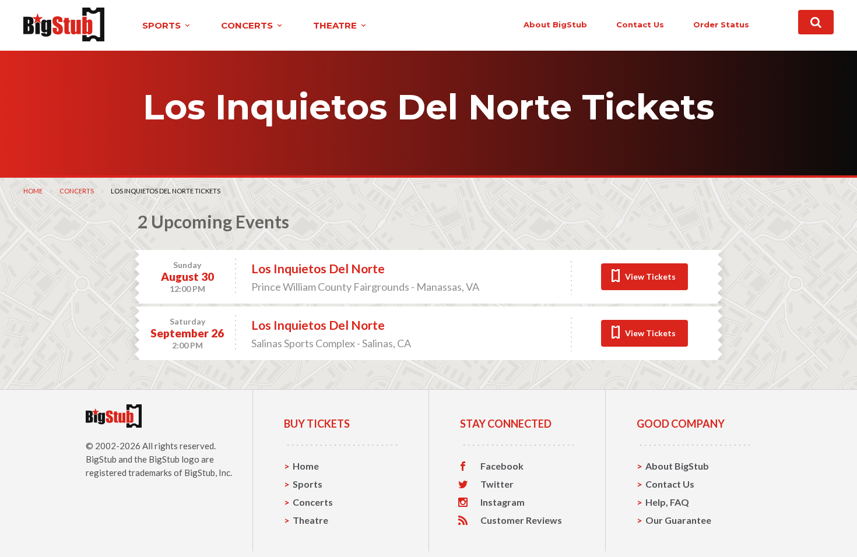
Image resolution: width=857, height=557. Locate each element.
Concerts (76, 191)
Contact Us (669, 483)
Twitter (497, 484)
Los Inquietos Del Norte (318, 268)
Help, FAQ (667, 501)
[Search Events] (816, 22)
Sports (307, 483)
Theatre (310, 520)
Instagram (502, 502)
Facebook (502, 466)
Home (33, 191)
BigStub (101, 459)
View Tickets (650, 276)
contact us (640, 24)
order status (721, 24)
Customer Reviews (521, 520)
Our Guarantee (678, 520)
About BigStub (555, 24)
